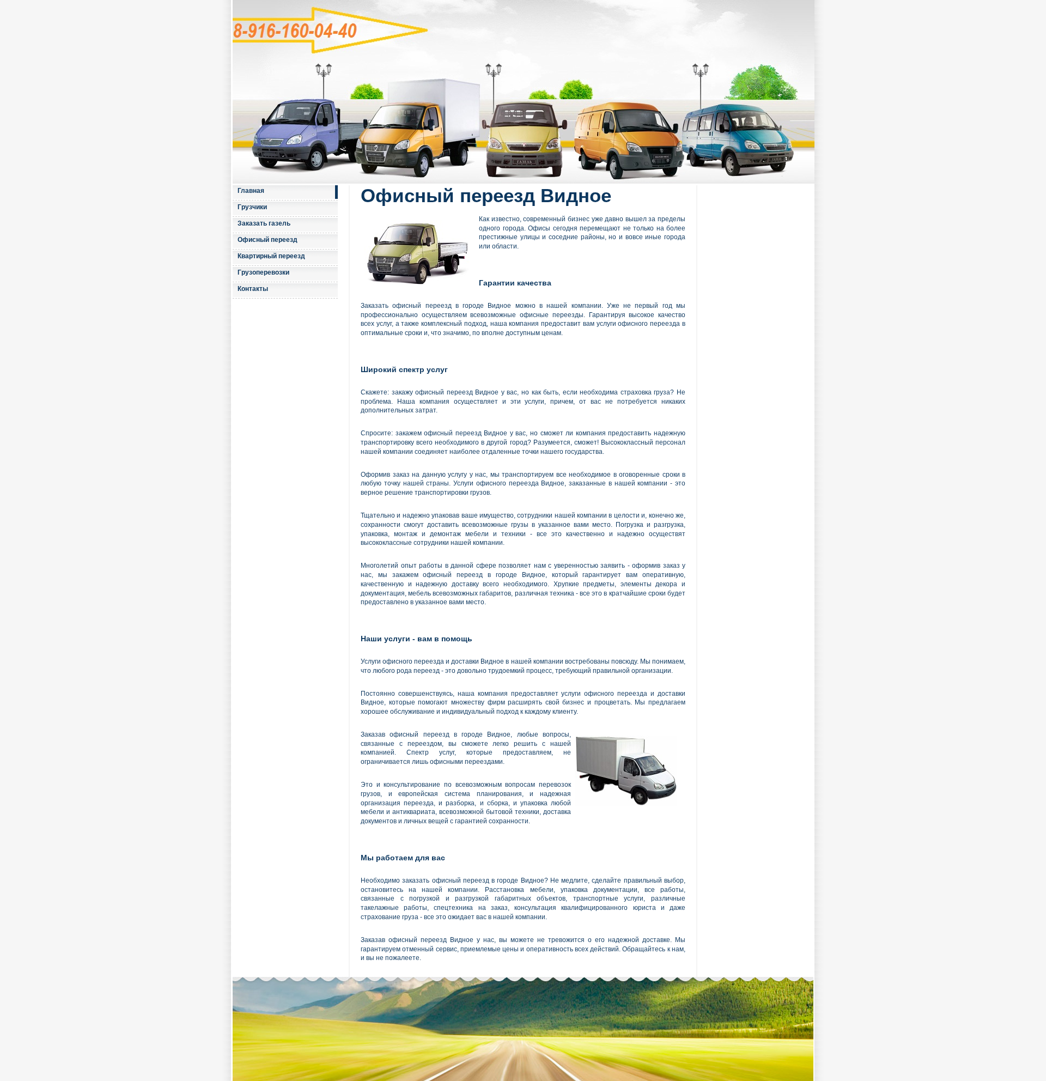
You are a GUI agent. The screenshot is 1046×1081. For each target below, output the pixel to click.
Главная (251, 191)
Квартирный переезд (271, 256)
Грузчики (252, 207)
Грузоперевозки (263, 272)
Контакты (253, 289)
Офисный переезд (267, 240)
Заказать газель (264, 223)
